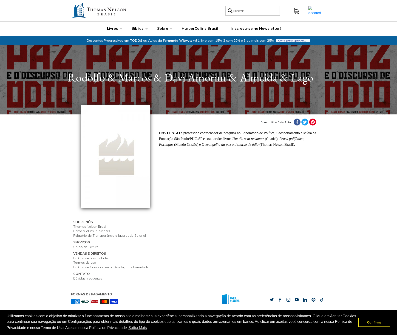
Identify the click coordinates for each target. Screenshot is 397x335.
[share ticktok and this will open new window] (313, 299)
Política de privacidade (90, 258)
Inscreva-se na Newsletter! (256, 28)
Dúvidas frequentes (87, 278)
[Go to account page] (314, 10)
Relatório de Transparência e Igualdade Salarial (109, 235)
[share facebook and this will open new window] (280, 299)
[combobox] (255, 10)
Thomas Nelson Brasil (89, 226)
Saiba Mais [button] (137, 328)
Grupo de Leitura (86, 247)
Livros (112, 28)
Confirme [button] (374, 322)
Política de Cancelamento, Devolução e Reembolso (111, 267)
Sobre (162, 28)
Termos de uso (84, 262)
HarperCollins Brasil (200, 28)
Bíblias (138, 28)
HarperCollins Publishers (91, 231)
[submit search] (230, 10)
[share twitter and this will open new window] (272, 299)
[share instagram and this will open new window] (288, 299)
